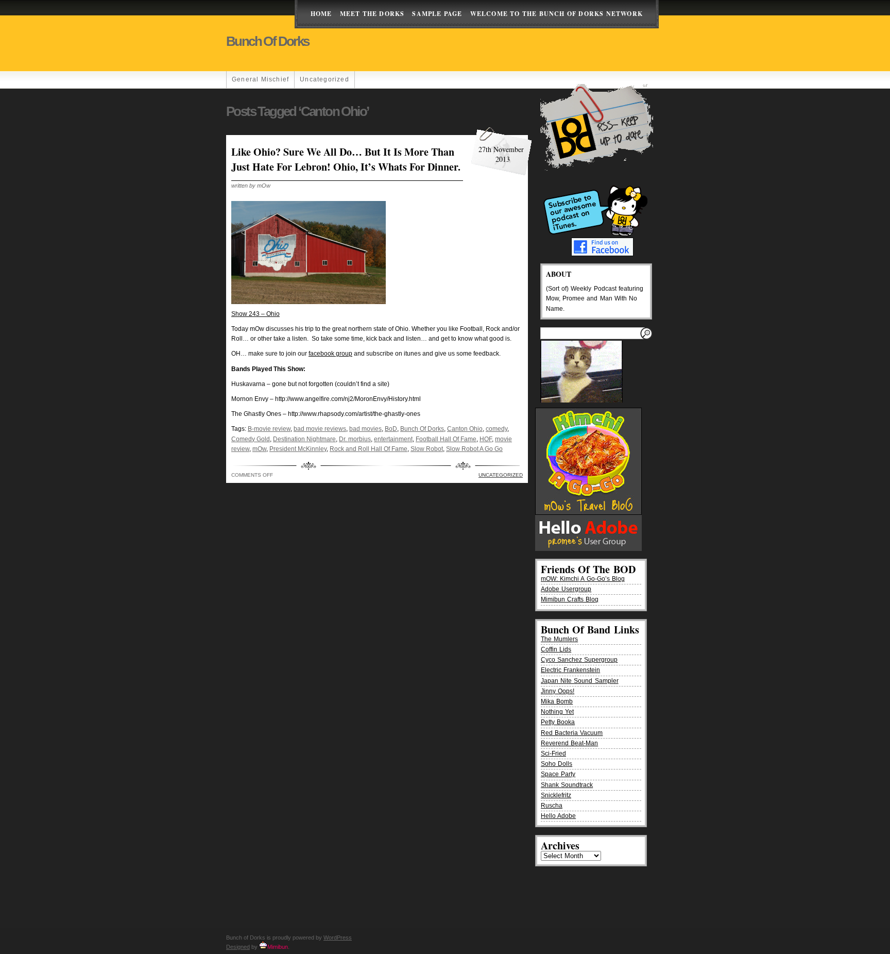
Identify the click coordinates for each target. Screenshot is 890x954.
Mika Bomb (557, 701)
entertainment (393, 439)
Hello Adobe (558, 815)
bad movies (365, 428)
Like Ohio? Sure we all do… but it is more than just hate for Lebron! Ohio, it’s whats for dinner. (345, 159)
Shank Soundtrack (567, 785)
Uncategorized (324, 79)
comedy (496, 428)
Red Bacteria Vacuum (572, 733)
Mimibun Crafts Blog (569, 599)
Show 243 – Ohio (255, 313)
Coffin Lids (556, 649)
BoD (391, 428)
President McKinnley (298, 449)
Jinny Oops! (557, 691)
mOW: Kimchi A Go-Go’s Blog (583, 578)
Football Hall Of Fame (446, 439)
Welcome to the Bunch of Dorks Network (556, 13)
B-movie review (269, 428)
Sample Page (437, 13)
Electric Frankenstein (570, 670)
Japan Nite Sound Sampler (580, 680)
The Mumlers (559, 639)
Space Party (558, 774)
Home (321, 13)
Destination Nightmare (304, 439)
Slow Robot (426, 449)
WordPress (337, 937)
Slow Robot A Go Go (474, 449)
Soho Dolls (556, 763)
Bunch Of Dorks (422, 428)
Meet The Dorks (372, 13)
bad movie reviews (320, 428)
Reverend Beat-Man (569, 743)
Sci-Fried (553, 753)
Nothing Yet (557, 711)
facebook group (330, 353)
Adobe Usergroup (566, 589)
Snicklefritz (556, 795)
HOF (486, 439)
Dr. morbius (355, 439)
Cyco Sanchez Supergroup (579, 659)
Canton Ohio (465, 428)
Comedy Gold (250, 439)
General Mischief (260, 79)
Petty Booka (558, 722)
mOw (259, 449)
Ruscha (551, 805)
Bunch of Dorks (267, 41)
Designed (238, 947)
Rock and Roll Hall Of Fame (368, 449)
